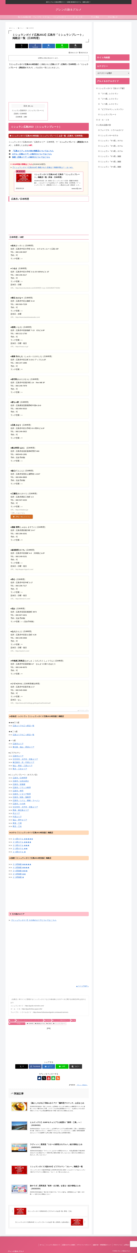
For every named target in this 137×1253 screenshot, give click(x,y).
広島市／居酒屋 (19, 784)
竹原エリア (17, 817)
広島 (74, 1020)
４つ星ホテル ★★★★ (22, 842)
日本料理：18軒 (21, 117)
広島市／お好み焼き (21, 781)
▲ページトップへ (83, 710)
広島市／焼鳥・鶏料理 (22, 797)
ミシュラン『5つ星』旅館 (110, 156)
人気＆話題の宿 (104, 125)
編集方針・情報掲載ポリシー (102, 1245)
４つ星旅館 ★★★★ (21, 868)
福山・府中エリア (20, 820)
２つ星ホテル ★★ (20, 849)
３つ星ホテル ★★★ (21, 845)
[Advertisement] (49, 86)
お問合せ (127, 1245)
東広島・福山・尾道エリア (23, 747)
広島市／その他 (19, 804)
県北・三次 (17, 826)
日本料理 (48, 1020)
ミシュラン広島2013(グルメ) (62, 1020)
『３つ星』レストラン (109, 94)
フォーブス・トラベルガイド (112, 130)
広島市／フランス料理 (22, 788)
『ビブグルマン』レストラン (112, 109)
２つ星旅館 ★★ (19, 874)
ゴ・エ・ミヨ (103, 120)
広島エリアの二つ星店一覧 (23, 735)
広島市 (50, 1023)
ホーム (42, 1245)
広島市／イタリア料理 (22, 794)
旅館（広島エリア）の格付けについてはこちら (31, 157)
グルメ (12, 1020)
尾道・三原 (17, 823)
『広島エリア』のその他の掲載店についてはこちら (33, 151)
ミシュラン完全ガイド (53, 1245)
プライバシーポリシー (84, 1245)
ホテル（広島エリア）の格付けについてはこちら (32, 154)
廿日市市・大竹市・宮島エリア (25, 759)
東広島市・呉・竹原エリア (23, 762)
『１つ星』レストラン (109, 104)
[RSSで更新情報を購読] (58, 1078)
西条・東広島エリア (21, 810)
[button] (75, 46)
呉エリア (16, 813)
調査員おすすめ (40, 1023)
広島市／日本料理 (20, 114)
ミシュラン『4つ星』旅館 (110, 162)
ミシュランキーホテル (109, 135)
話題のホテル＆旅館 (68, 1245)
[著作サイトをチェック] (39, 1078)
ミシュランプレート (60, 1023)
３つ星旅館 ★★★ (20, 871)
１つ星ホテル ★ (19, 852)
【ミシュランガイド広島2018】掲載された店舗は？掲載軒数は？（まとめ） (43, 167)
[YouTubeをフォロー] (49, 1078)
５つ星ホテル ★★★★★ (23, 839)
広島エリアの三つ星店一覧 (23, 726)
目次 (25, 106)
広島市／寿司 (18, 791)
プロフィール (117, 1245)
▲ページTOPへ (82, 986)
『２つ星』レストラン (109, 99)
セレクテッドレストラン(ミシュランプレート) (30, 1020)
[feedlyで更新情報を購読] (53, 1078)
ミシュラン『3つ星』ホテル (111, 151)
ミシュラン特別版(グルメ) (18, 1023)
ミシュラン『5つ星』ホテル (111, 141)
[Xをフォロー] (44, 1078)
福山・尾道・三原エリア (22, 766)
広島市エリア (18, 744)
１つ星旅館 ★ (18, 877)
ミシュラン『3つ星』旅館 (110, 167)
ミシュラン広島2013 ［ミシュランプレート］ (28, 110)
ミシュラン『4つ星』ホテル (111, 146)
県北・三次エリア (20, 769)
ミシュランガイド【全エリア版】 (111, 88)
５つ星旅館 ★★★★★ (22, 864)
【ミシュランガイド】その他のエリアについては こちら (33, 920)
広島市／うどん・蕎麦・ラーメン (26, 801)
